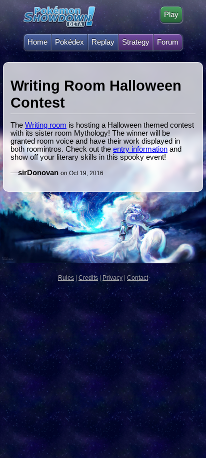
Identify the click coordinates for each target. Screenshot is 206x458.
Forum (167, 42)
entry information (140, 149)
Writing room (45, 125)
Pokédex (69, 42)
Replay (103, 42)
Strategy (136, 42)
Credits (88, 277)
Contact (137, 277)
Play (171, 15)
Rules (66, 277)
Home (38, 42)
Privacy (112, 277)
